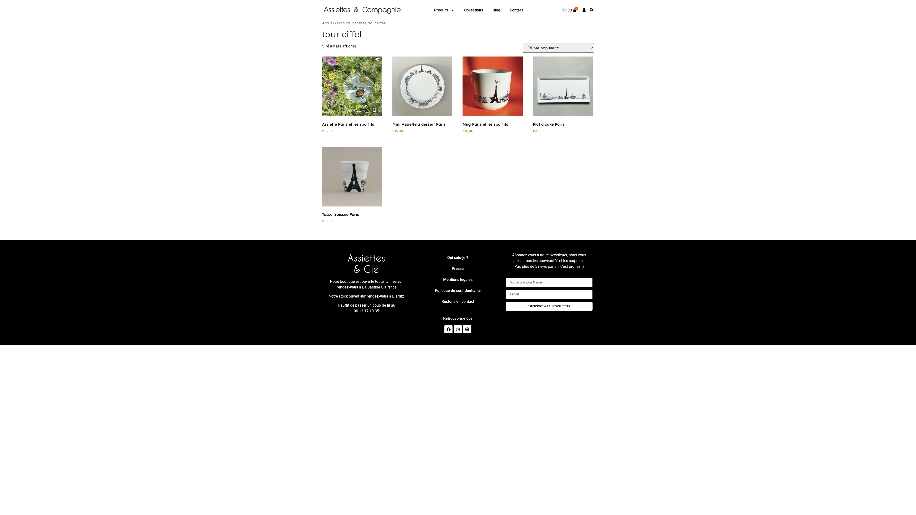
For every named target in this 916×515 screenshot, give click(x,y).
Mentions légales (458, 279)
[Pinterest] (467, 329)
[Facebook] (448, 329)
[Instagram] (458, 329)
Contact (516, 10)
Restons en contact (458, 301)
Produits (441, 10)
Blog (496, 10)
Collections (473, 10)
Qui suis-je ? (457, 257)
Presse (458, 268)
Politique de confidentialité (458, 290)
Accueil (328, 23)
